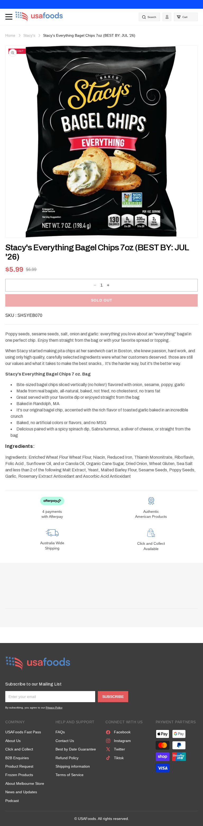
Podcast (12, 801)
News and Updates (21, 792)
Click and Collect (19, 749)
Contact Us (65, 741)
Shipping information (73, 766)
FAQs (60, 732)
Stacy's (29, 35)
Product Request (19, 766)
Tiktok (119, 758)
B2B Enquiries (17, 758)
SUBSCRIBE (113, 696)
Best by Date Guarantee (76, 749)
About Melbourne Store (24, 783)
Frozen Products (19, 775)
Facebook (122, 732)
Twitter (119, 749)
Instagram (122, 741)
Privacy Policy (54, 707)
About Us (13, 741)
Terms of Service (70, 775)
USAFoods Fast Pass (23, 732)
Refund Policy (67, 758)
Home (10, 35)
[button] (185, 17)
